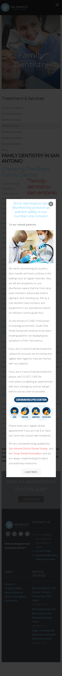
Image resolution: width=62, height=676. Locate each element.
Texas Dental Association (27, 453)
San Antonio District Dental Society (28, 448)
